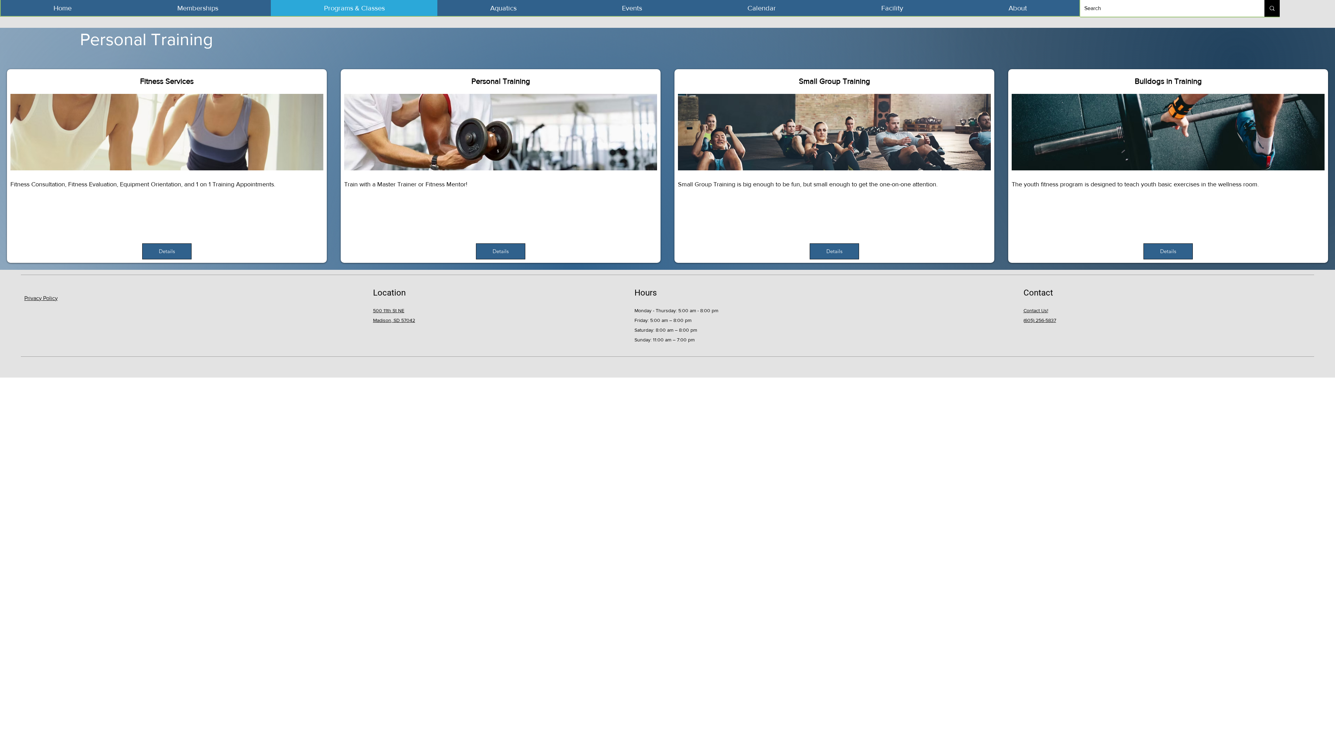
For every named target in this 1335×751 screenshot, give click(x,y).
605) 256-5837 (1040, 320)
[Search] (1272, 8)
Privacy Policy (41, 298)
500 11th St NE (388, 310)
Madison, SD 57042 (394, 320)
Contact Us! (1036, 310)
